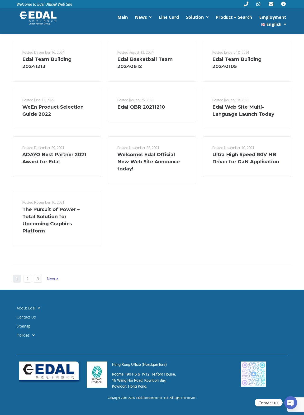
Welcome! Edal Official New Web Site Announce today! (148, 162)
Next (51, 278)
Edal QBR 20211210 (141, 107)
